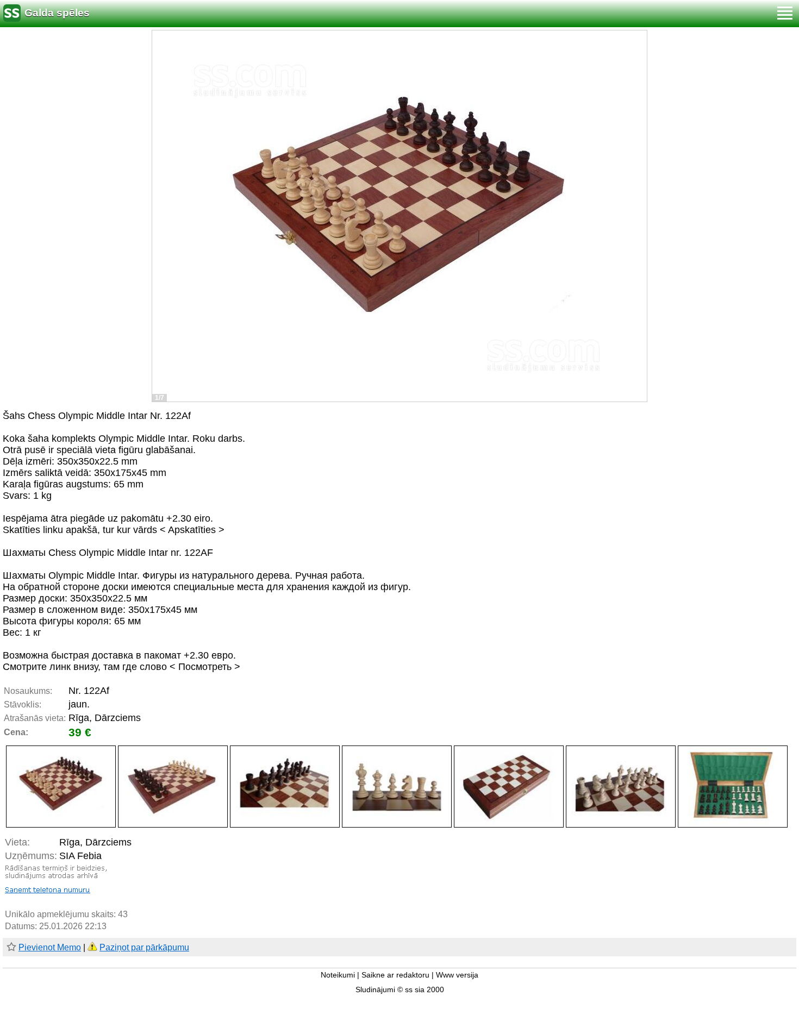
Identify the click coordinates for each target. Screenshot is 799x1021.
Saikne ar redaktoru (395, 975)
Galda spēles (57, 12)
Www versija (457, 975)
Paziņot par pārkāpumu (144, 947)
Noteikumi (338, 975)
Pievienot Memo (49, 947)
